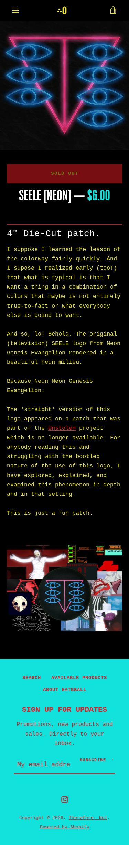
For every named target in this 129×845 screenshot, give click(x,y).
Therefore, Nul (88, 817)
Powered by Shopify (64, 827)
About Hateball (64, 689)
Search (31, 677)
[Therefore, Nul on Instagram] (64, 799)
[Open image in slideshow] (64, 85)
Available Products (79, 677)
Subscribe (93, 760)
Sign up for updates (64, 710)
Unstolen (62, 428)
